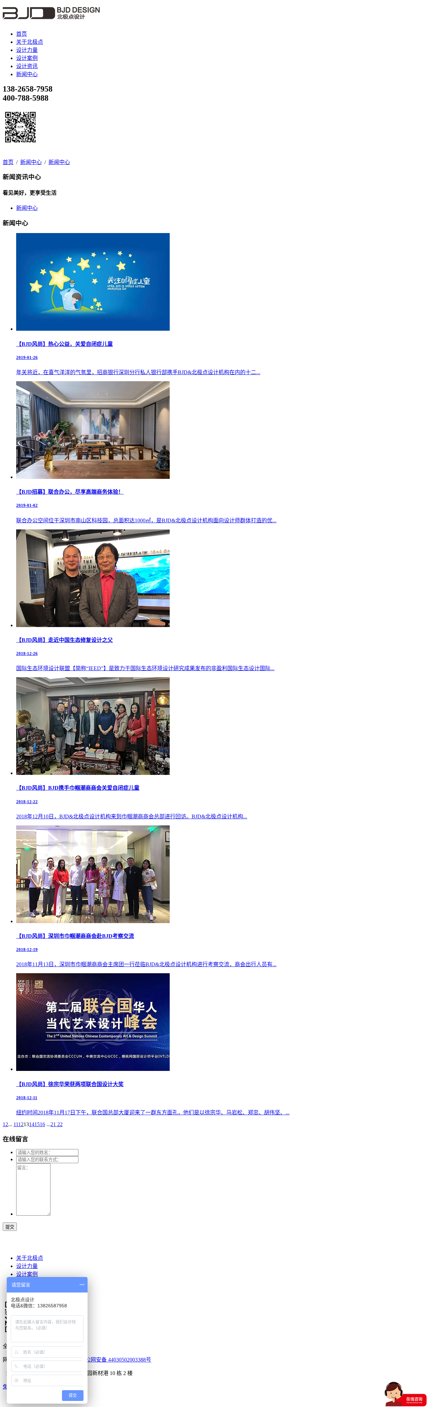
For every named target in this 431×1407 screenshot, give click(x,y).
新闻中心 (27, 74)
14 (31, 1124)
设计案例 (27, 58)
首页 (21, 34)
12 (21, 1124)
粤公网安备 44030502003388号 (115, 1360)
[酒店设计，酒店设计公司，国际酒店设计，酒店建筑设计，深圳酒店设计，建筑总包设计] (51, 15)
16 (42, 1124)
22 (60, 1124)
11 (15, 1124)
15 (37, 1124)
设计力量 (27, 50)
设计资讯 (27, 66)
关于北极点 (29, 42)
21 (54, 1124)
